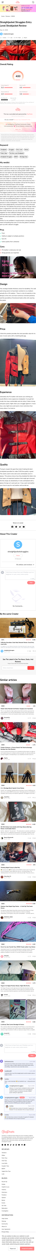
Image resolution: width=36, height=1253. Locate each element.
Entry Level (19, 149)
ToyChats (29, 114)
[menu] (3, 2)
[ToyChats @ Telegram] (22, 1145)
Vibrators (4, 1152)
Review (26, 149)
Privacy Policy (5, 1232)
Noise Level (12, 98)
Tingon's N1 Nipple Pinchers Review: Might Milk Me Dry (15, 986)
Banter (3, 1200)
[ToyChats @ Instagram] (5, 1145)
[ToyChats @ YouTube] (19, 1145)
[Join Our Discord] (8, 1145)
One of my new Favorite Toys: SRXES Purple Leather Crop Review (18, 947)
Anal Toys (4, 1160)
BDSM (16, 157)
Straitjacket (4, 149)
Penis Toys (4, 1158)
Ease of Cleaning (23, 91)
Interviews (4, 1192)
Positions (4, 1195)
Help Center (5, 1218)
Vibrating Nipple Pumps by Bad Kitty (10, 867)
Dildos (3, 1155)
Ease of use (22, 85)
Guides (3, 1184)
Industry (4, 1189)
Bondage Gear (23, 157)
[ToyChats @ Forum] (16, 1145)
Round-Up (4, 1181)
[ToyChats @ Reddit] (13, 1145)
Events (3, 1203)
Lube (3, 1174)
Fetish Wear (4, 153)
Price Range (3, 98)
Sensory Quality (4, 91)
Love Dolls (4, 1163)
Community (5, 1224)
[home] (18, 2)
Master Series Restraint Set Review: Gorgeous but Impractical (17, 708)
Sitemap (4, 1221)
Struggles (11, 149)
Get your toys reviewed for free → (23, 119)
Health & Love (5, 1187)
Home (2, 16)
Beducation (4, 1208)
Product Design (4, 85)
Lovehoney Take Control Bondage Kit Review (12, 1024)
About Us (4, 1226)
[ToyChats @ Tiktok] (10, 1145)
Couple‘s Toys (5, 1166)
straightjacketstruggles (18, 551)
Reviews (8, 16)
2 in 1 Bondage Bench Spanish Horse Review (12, 788)
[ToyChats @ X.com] (2, 1145)
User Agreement (6, 1229)
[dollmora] (18, 8)
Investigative (5, 1211)
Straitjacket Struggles (6, 157)
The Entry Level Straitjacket (16, 153)
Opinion (4, 1197)
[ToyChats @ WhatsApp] (24, 1145)
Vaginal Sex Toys (6, 1171)
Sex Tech (4, 1205)
